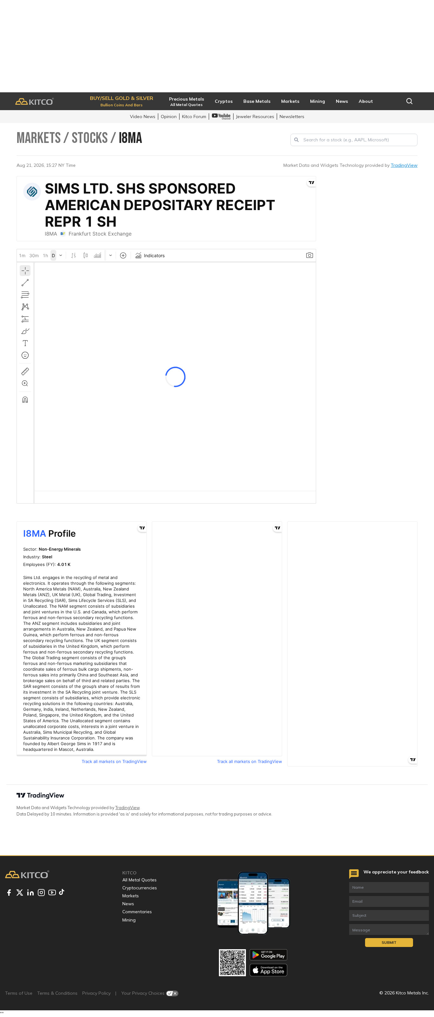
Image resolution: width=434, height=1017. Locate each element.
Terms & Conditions (57, 993)
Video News (142, 116)
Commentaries (137, 912)
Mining (129, 920)
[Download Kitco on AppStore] (268, 970)
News (128, 904)
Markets (130, 896)
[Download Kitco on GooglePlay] (268, 954)
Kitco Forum (194, 116)
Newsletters (292, 116)
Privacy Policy (96, 993)
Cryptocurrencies (139, 888)
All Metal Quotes (139, 880)
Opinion (169, 116)
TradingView (404, 165)
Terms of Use (18, 993)
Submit (389, 942)
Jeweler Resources (255, 116)
